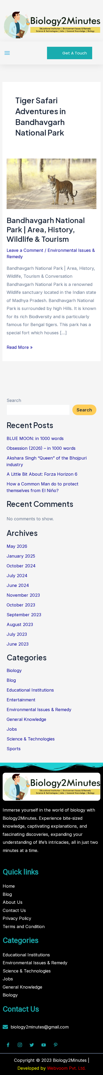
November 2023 (23, 595)
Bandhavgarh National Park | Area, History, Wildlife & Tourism (46, 229)
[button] (7, 53)
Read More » (20, 346)
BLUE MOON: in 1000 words (35, 438)
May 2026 (17, 546)
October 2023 (21, 605)
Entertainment (21, 699)
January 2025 (21, 556)
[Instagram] (20, 1045)
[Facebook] (8, 1045)
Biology (14, 670)
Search (14, 400)
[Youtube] (44, 1045)
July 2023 (17, 634)
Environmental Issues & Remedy (39, 709)
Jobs (12, 729)
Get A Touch (74, 53)
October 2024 (21, 565)
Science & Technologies (31, 739)
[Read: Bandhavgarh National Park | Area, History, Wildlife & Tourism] (51, 183)
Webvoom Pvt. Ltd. (66, 1068)
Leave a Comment (25, 250)
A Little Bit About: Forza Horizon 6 (42, 474)
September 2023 (24, 614)
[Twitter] (32, 1045)
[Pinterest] (55, 1045)
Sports (14, 748)
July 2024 (17, 575)
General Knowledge (26, 719)
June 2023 (18, 644)
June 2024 (18, 585)
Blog (11, 680)
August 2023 (20, 624)
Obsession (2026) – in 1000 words (41, 448)
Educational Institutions (30, 690)
